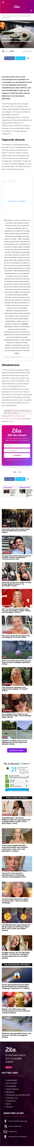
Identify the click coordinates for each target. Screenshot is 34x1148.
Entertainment (7, 552)
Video (4, 525)
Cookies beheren (12, 1089)
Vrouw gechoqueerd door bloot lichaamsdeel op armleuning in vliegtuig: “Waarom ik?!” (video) (16, 986)
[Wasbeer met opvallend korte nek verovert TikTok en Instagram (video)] (17, 1024)
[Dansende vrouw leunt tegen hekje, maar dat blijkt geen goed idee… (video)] (17, 518)
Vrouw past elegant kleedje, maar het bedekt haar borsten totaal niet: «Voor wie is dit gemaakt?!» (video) (15, 848)
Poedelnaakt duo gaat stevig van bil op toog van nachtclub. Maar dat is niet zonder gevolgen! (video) (16, 927)
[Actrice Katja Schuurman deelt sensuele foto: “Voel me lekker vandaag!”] (17, 889)
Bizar (13, 16)
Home (3, 16)
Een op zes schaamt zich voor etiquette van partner (13, 492)
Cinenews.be (10, 1101)
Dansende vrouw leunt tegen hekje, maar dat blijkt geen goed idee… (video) (16, 530)
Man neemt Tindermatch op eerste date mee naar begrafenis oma (29, 493)
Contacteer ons (12, 1098)
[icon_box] (15, 1121)
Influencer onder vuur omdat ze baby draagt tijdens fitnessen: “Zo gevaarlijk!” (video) (16, 584)
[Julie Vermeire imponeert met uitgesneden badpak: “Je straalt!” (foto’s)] (17, 676)
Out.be (8, 1104)
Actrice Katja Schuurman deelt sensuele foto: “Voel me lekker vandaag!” (15, 901)
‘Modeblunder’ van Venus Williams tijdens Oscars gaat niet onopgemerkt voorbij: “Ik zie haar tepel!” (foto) (16, 820)
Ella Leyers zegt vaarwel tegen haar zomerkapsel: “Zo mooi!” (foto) (16, 636)
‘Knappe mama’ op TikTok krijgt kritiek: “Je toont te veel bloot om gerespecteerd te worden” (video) (16, 955)
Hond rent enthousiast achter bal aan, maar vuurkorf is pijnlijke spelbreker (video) (16, 662)
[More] (28, 58)
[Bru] (3, 51)
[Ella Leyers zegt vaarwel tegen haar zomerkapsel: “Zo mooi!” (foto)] (17, 625)
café (19, 472)
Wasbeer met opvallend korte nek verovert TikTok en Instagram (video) (16, 1035)
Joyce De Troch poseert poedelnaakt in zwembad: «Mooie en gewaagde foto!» (14, 875)
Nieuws (8, 16)
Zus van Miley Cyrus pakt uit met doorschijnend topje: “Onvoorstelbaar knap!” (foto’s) (16, 715)
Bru (12, 51)
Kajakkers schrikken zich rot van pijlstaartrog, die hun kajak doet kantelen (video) (14, 742)
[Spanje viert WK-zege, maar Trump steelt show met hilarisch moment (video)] (17, 999)
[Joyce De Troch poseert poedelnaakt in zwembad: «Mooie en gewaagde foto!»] (17, 863)
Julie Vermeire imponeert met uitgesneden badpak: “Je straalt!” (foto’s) (15, 689)
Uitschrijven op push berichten (18, 1095)
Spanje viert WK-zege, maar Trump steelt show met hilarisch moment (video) (16, 1011)
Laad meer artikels (16, 750)
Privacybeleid (11, 1086)
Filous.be (9, 1107)
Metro (11, 421)
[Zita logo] (17, 6)
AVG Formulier (11, 1083)
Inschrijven (17, 455)
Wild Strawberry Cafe (28, 357)
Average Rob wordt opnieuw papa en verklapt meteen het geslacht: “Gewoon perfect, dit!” (16, 557)
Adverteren (10, 1092)
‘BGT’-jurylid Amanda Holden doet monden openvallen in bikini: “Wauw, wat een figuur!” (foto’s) (16, 610)
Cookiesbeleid (11, 1080)
